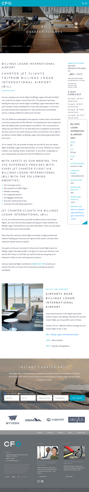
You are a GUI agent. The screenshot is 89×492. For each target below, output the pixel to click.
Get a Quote (77, 398)
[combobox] (11, 398)
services (39, 432)
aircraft (60, 432)
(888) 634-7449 (39, 264)
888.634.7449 (81, 432)
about (70, 432)
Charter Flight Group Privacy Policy (51, 490)
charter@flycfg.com (12, 460)
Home (4, 46)
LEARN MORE (42, 476)
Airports (17, 46)
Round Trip (27, 393)
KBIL (29, 46)
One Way (11, 393)
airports (50, 432)
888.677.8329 (10, 458)
